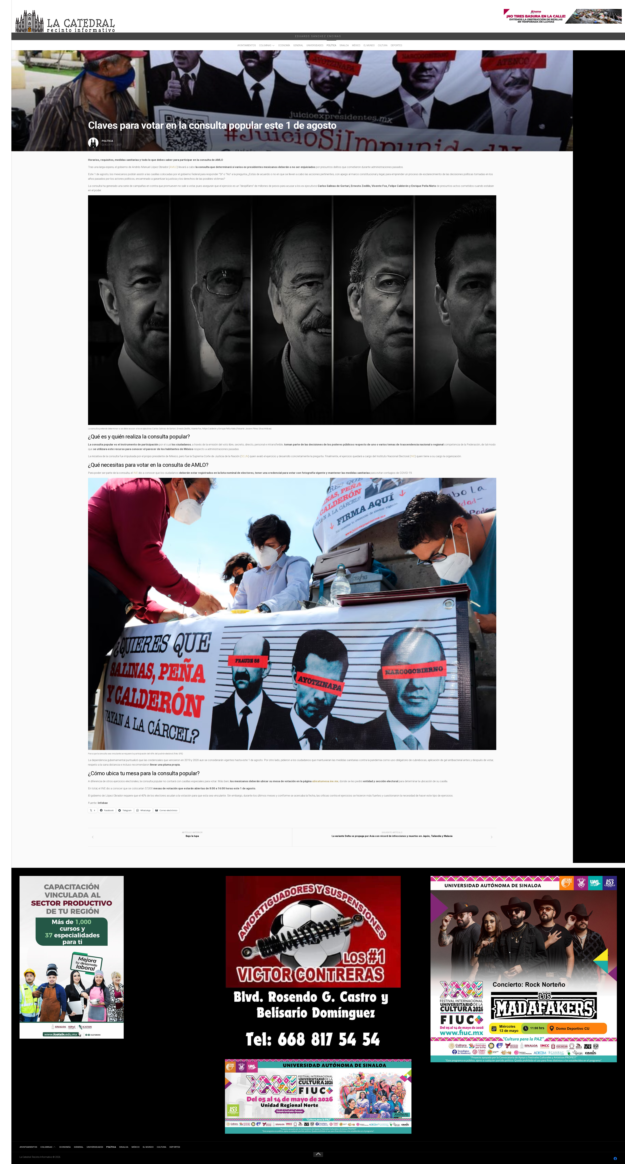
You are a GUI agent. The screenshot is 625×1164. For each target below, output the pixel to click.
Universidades (314, 45)
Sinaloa (344, 45)
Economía (284, 45)
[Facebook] (615, 1158)
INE (412, 456)
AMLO (173, 167)
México (356, 45)
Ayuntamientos (246, 45)
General (298, 45)
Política (331, 45)
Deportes (396, 45)
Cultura (383, 45)
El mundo (369, 45)
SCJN (244, 456)
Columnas (265, 45)
